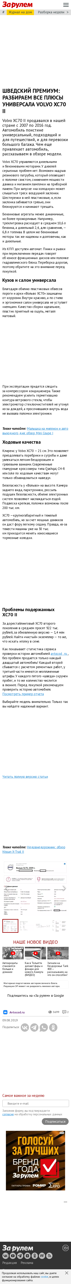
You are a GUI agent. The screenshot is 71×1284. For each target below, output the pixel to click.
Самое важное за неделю (23, 1095)
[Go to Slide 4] (59, 925)
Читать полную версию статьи (25, 776)
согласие (8, 1114)
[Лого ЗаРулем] (17, 5)
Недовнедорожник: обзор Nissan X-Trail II (33, 849)
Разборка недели (51, 12)
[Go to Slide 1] (10, 926)
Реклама (27, 1263)
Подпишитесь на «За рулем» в (35, 996)
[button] (67, 1273)
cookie (44, 1276)
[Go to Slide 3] (43, 926)
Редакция (9, 1263)
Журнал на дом (20, 12)
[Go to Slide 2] (27, 926)
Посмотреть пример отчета (23, 694)
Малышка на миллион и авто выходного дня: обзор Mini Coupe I (35, 430)
